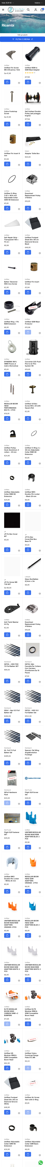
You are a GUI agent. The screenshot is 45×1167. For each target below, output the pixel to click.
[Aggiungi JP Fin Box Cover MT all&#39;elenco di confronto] (19, 551)
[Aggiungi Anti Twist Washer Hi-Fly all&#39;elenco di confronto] (19, 636)
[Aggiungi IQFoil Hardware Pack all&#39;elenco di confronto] (19, 804)
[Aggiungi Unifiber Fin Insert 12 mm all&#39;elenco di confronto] (40, 293)
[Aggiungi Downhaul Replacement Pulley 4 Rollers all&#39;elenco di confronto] (40, 636)
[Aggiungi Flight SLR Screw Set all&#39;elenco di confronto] (40, 804)
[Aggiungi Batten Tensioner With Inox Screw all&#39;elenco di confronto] (19, 293)
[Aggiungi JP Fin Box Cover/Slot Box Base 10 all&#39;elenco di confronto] (40, 551)
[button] (3, 9)
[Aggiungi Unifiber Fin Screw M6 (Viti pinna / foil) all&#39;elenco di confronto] (19, 83)
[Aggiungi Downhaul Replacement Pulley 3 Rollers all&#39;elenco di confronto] (40, 209)
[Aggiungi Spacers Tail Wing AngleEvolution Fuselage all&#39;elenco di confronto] (40, 764)
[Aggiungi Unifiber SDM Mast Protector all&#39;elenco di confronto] (40, 333)
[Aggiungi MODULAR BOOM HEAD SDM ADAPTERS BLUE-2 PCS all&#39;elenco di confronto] (40, 936)
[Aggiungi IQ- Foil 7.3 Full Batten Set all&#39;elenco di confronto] (19, 764)
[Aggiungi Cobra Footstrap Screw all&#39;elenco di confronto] (19, 125)
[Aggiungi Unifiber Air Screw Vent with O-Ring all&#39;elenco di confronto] (40, 1113)
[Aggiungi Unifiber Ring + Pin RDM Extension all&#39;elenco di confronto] (19, 333)
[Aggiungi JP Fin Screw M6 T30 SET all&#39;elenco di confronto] (19, 594)
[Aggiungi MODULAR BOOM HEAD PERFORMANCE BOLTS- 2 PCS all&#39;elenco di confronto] (19, 419)
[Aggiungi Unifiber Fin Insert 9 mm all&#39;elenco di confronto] (19, 165)
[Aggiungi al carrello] (7, 82)
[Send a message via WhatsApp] (41, 1162)
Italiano (37, 3)
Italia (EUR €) (7, 3)
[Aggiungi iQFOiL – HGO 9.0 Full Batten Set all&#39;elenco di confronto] (40, 722)
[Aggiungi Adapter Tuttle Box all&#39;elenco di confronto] (40, 165)
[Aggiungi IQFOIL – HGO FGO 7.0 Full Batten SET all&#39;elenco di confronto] (19, 682)
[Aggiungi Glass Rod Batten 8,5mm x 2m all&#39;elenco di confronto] (40, 594)
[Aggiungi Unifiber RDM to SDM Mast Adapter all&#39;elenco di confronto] (40, 83)
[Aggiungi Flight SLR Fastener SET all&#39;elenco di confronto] (19, 848)
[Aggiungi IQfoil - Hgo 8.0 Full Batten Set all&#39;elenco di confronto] (19, 722)
